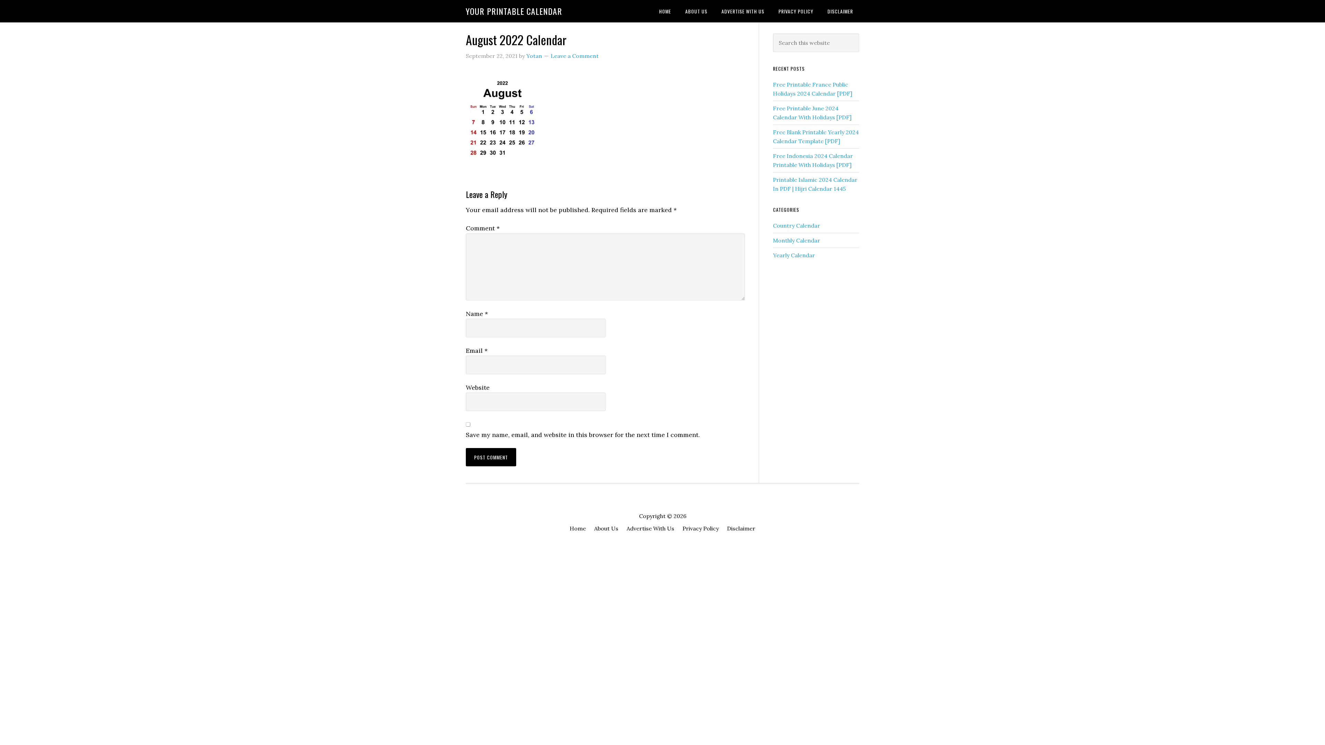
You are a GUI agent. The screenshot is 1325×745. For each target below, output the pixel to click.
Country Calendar (796, 225)
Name (477, 314)
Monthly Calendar (796, 240)
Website (478, 387)
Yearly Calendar (794, 255)
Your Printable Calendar (514, 11)
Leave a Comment (575, 55)
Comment (483, 228)
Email (477, 351)
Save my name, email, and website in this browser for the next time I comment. (583, 435)
